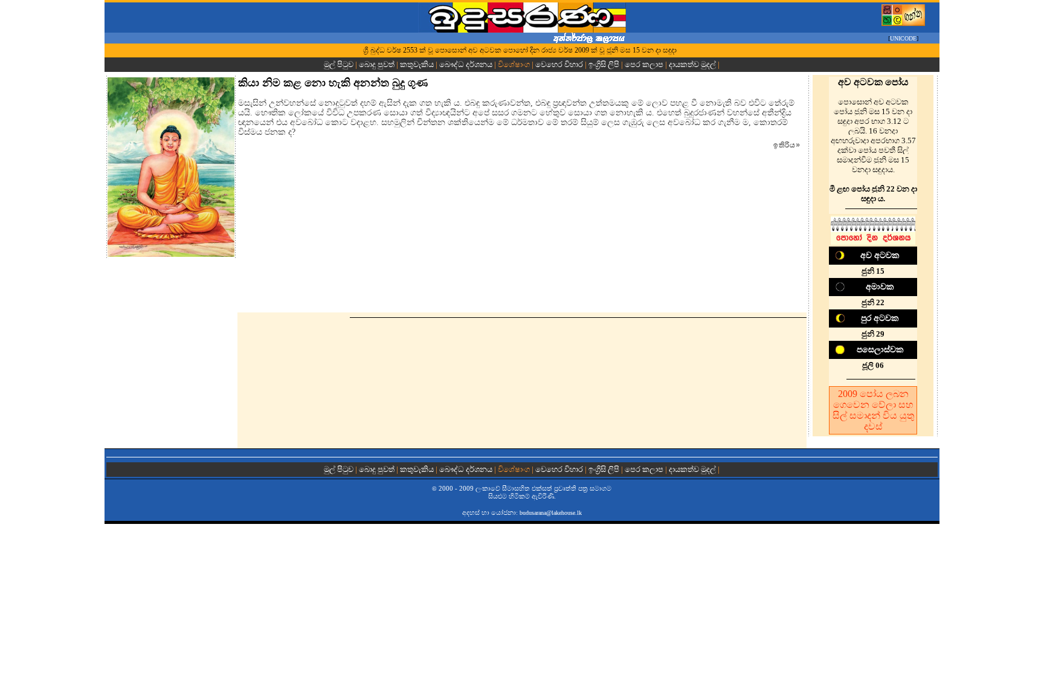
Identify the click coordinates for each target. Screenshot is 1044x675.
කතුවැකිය (417, 64)
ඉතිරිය (787, 145)
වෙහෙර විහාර (559, 64)
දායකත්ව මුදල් (692, 64)
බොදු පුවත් (377, 64)
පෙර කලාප (644, 64)
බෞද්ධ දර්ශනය (465, 64)
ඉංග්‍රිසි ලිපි (603, 64)
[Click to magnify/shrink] (171, 167)
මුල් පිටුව (339, 64)
